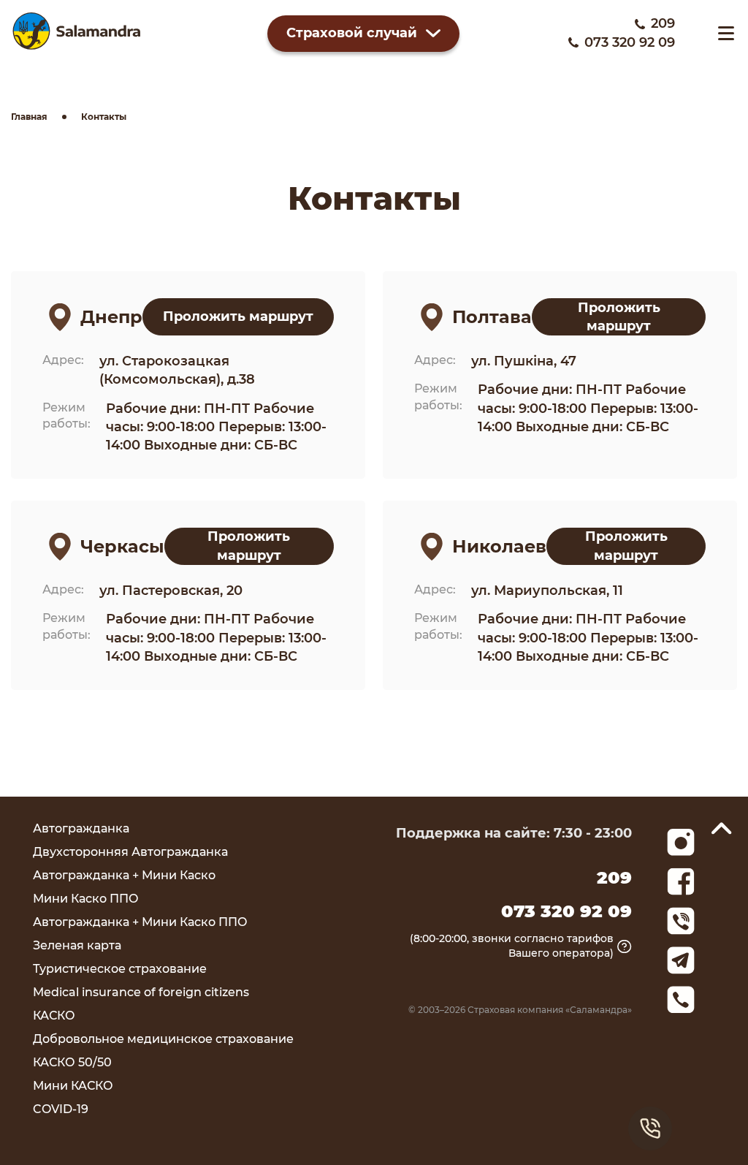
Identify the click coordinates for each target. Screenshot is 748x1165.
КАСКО (54, 1015)
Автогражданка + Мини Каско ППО (140, 922)
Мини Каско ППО (86, 899)
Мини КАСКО (73, 1086)
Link (681, 921)
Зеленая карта (77, 945)
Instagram (681, 842)
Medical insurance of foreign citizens (141, 992)
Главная (29, 116)
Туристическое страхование (120, 969)
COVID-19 (60, 1109)
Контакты (103, 116)
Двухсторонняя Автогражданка (130, 852)
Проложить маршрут (238, 316)
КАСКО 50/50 (72, 1062)
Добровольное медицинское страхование (163, 1039)
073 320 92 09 (629, 42)
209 (663, 23)
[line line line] (726, 32)
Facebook (681, 881)
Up (721, 828)
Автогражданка (81, 828)
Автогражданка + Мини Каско (124, 875)
